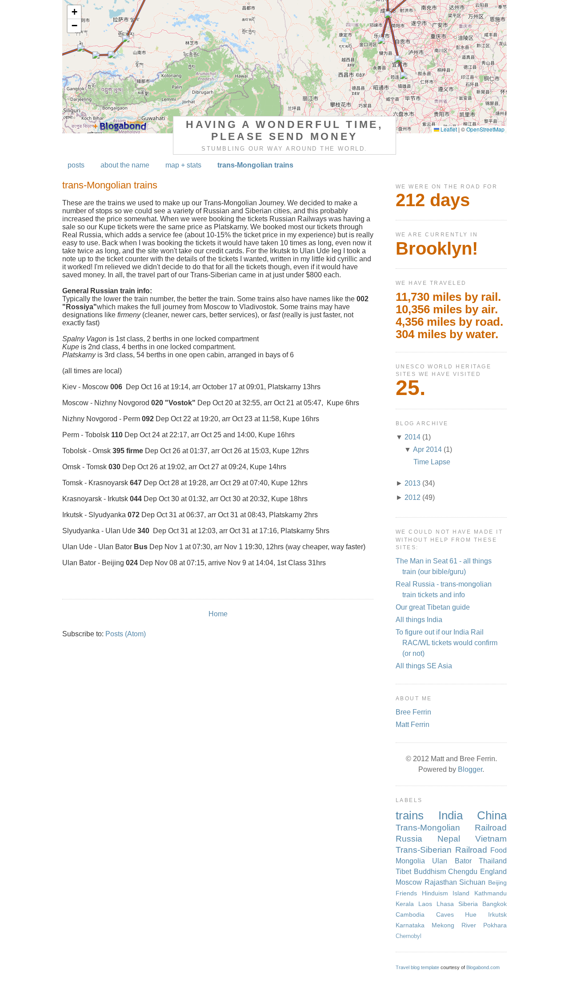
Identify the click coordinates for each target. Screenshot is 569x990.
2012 (413, 497)
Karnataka (410, 925)
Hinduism (435, 893)
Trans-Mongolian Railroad (451, 827)
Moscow (409, 882)
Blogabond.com (483, 967)
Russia (409, 838)
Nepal (448, 838)
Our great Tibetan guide (433, 607)
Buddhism (430, 871)
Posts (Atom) (125, 634)
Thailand (493, 861)
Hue (471, 914)
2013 (413, 483)
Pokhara (495, 925)
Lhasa (445, 903)
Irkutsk (497, 914)
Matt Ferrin (412, 724)
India (450, 815)
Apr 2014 (427, 449)
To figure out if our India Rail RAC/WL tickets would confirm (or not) (446, 642)
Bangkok (494, 903)
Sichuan (472, 882)
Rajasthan (441, 882)
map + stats (183, 165)
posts (76, 165)
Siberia (468, 903)
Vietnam (491, 838)
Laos (425, 903)
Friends (406, 893)
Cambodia (410, 914)
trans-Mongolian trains (255, 165)
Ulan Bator (451, 861)
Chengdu (462, 871)
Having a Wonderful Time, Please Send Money (284, 130)
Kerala (405, 903)
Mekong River (454, 925)
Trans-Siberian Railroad (441, 849)
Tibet (403, 871)
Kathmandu (490, 893)
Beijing (497, 882)
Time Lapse (431, 462)
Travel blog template (417, 967)
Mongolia (410, 861)
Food (498, 850)
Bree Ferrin (413, 712)
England (493, 871)
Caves (445, 914)
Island (461, 893)
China (492, 815)
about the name (124, 165)
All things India (419, 619)
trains (410, 815)
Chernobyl (408, 936)
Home (218, 614)
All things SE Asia (424, 666)
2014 (413, 437)
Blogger (470, 769)
